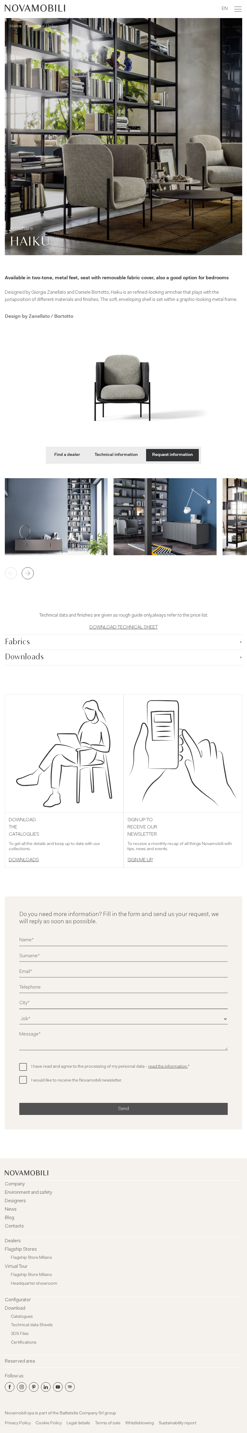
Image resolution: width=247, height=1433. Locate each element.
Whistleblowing (139, 1423)
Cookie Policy (49, 1423)
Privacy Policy (18, 1423)
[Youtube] (58, 1387)
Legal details (78, 1423)
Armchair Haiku (42, 26)
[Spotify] (70, 1387)
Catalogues (22, 1317)
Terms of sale (107, 1423)
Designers (15, 1201)
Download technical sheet (123, 627)
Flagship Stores (21, 1249)
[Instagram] (22, 1387)
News (11, 1209)
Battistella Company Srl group (88, 1413)
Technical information (116, 455)
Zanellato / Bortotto (51, 316)
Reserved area (20, 1361)
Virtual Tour (16, 1266)
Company (15, 1184)
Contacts (14, 1226)
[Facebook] (9, 1387)
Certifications (23, 1343)
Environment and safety (28, 1192)
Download (15, 1308)
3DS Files (20, 1334)
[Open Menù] (238, 9)
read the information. (168, 1067)
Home (16, 26)
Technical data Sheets (32, 1325)
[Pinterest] (34, 1387)
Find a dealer (67, 455)
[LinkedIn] (46, 1387)
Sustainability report (177, 1423)
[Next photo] (28, 573)
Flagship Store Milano (31, 1258)
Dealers (13, 1241)
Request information (172, 455)
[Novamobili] (35, 9)
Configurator (18, 1300)
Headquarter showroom (34, 1284)
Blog (9, 1217)
